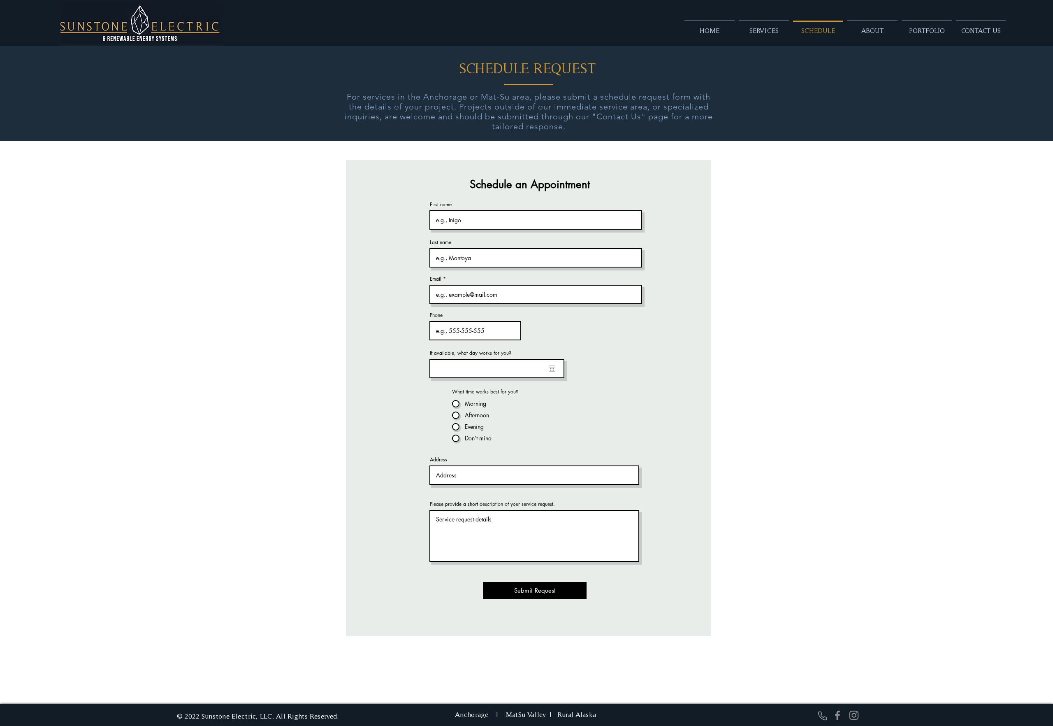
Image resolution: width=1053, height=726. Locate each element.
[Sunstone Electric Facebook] (837, 715)
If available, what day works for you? (470, 353)
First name (441, 204)
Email (435, 279)
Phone (436, 315)
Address (438, 459)
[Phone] (822, 716)
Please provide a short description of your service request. (492, 504)
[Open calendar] (552, 368)
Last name (440, 242)
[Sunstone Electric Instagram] (854, 715)
